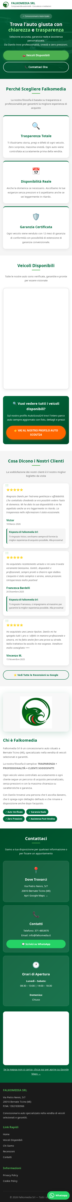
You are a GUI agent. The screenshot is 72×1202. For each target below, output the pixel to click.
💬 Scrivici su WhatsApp (36, 944)
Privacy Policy (10, 1175)
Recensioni (9, 1151)
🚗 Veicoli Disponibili (36, 55)
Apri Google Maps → (36, 895)
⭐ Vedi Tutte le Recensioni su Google (36, 675)
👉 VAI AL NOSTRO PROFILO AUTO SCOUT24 (36, 432)
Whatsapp (61, 1195)
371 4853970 (42, 930)
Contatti (7, 1157)
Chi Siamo (8, 1145)
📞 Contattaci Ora (36, 67)
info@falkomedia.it (40, 935)
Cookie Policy (10, 1181)
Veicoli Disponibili (12, 1140)
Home (6, 1134)
